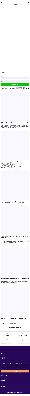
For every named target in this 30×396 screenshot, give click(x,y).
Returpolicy (2, 354)
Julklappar (15, 4)
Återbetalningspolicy (4, 358)
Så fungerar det (3, 385)
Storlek (2, 76)
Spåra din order (3, 352)
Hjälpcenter (2, 353)
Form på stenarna (3, 79)
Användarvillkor (3, 357)
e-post (8, 343)
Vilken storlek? (3, 386)
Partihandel (2, 379)
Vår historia (2, 376)
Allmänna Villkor (3, 380)
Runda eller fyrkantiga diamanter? (6, 387)
